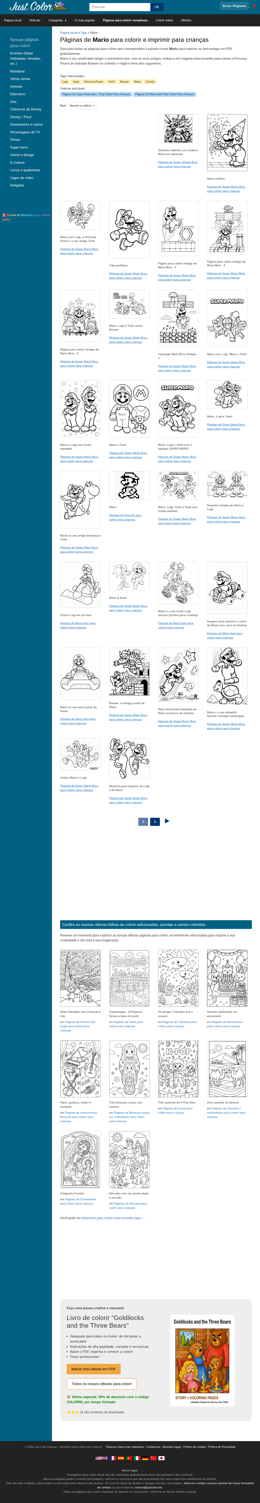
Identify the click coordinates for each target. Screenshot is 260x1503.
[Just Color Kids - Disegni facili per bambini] (137, 1458)
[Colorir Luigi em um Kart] (80, 606)
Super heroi (19, 147)
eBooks (186, 20)
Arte (13, 102)
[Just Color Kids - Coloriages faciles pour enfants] (113, 1458)
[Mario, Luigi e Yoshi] (227, 408)
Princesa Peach (93, 81)
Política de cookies (194, 1447)
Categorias (56, 20)
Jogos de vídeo (21, 178)
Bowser (124, 81)
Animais (16, 86)
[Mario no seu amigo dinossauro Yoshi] (80, 527)
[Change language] (254, 6)
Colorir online (164, 20)
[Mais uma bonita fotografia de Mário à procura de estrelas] (178, 700)
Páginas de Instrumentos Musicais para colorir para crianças (78, 1117)
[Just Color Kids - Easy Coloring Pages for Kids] (101, 1458)
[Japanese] (161, 1458)
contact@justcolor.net (148, 1487)
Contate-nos (153, 1447)
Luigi (65, 81)
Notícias (34, 20)
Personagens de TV (25, 132)
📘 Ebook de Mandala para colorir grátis (26, 217)
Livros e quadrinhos (25, 170)
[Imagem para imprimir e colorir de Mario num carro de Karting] (227, 613)
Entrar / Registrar (234, 6)
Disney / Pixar (21, 117)
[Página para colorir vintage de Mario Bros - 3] (227, 253)
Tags (84, 32)
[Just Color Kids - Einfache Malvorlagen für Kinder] (145, 1458)
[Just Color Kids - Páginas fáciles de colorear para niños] (121, 1458)
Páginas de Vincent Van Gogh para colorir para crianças (77, 1026)
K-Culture (17, 163)
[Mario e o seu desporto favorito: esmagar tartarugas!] (227, 704)
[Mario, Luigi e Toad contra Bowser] (129, 317)
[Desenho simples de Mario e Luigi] (227, 497)
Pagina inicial (12, 20)
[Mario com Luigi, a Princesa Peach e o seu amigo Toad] (80, 228)
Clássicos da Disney (25, 109)
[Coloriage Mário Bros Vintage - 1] (178, 345)
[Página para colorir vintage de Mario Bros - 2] (80, 341)
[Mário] (129, 498)
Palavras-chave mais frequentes (125, 1447)
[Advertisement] (101, 146)
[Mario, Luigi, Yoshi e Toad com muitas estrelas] (178, 498)
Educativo (17, 94)
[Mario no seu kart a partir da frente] (80, 698)
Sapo (76, 81)
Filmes (15, 140)
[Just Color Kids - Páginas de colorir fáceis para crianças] (129, 1458)
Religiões (17, 185)
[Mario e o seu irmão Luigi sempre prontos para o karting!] (178, 602)
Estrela (150, 81)
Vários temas (20, 79)
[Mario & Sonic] (129, 589)
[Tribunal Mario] (129, 257)
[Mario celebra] (227, 170)
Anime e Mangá (22, 155)
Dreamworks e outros (26, 124)
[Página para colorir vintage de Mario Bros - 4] (178, 255)
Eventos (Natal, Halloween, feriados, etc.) (25, 58)
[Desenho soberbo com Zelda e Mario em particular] (178, 141)
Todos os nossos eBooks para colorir (102, 1384)
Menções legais (172, 1447)
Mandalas (17, 71)
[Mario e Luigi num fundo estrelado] (80, 436)
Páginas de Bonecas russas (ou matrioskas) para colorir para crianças (129, 1117)
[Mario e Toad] (129, 436)
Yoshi (111, 81)
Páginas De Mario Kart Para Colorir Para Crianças (164, 94)
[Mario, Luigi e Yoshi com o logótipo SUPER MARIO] (178, 436)
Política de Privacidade (221, 1447)
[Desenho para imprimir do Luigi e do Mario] (129, 777)
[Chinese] (153, 1458)
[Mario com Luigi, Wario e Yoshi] (227, 345)
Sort (63, 105)
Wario (137, 81)
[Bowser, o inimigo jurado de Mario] (129, 694)
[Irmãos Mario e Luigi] (80, 769)
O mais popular (85, 20)
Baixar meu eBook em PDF (94, 1369)
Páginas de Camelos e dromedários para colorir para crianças (226, 1112)
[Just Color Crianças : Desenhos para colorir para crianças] (37, 6)
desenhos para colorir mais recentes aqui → (113, 1218)
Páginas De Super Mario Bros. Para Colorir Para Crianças (96, 94)
